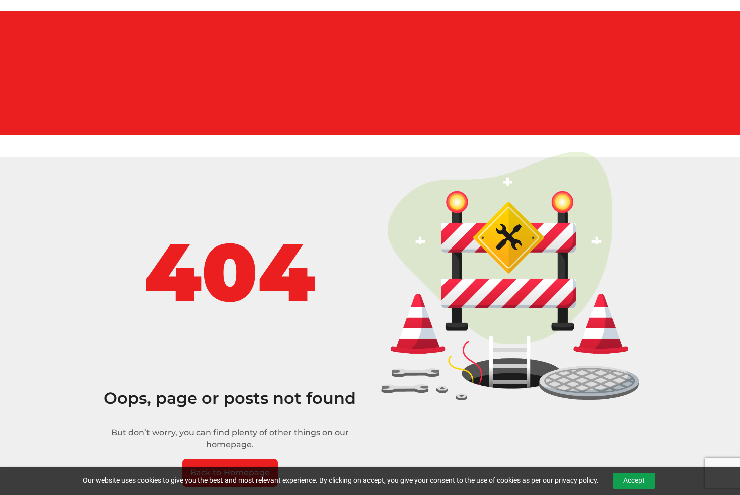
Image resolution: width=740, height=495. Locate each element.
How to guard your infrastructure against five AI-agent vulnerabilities (120, 39)
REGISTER (43, 129)
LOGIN (11, 129)
